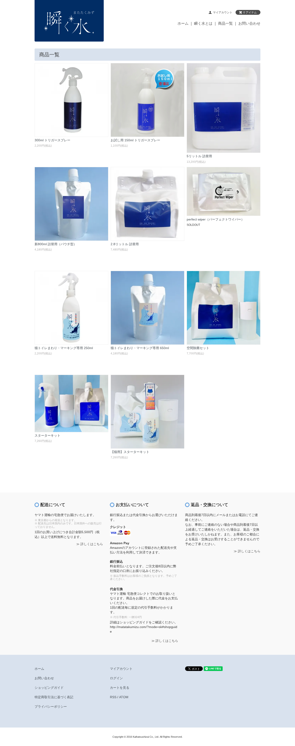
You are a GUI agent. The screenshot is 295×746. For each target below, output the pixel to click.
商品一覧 (225, 23)
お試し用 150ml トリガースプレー (135, 140)
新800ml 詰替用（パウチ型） (56, 244)
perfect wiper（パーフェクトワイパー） (215, 219)
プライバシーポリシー (51, 706)
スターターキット (47, 435)
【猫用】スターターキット (130, 452)
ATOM (123, 697)
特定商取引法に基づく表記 (54, 697)
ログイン (116, 678)
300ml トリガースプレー (52, 140)
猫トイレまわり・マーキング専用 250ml (64, 348)
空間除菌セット (198, 348)
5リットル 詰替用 (199, 156)
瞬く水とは (203, 23)
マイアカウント (121, 668)
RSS (113, 697)
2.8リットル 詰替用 (125, 244)
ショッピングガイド (49, 687)
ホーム (183, 23)
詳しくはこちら (91, 544)
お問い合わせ (249, 23)
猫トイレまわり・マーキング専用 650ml (140, 348)
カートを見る (119, 687)
